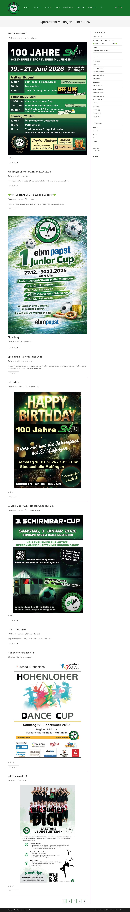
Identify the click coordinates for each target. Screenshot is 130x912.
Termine (20, 38)
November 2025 (97, 72)
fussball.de (114, 910)
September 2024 (97, 96)
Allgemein (13, 38)
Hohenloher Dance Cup (21, 652)
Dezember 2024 (97, 89)
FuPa (108, 910)
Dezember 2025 (97, 68)
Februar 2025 (96, 85)
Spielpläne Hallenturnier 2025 (25, 356)
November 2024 (97, 92)
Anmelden (96, 156)
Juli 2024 (95, 103)
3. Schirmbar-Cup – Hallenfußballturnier (31, 505)
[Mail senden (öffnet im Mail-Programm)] (121, 7)
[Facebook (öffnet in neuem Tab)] (115, 7)
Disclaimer (96, 148)
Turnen (95, 141)
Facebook (96, 910)
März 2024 (96, 113)
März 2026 (96, 65)
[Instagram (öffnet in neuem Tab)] (118, 7)
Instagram (103, 910)
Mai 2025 (95, 82)
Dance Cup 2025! (17, 629)
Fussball (95, 131)
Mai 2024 (95, 110)
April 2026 (95, 61)
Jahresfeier (14, 382)
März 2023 (96, 117)
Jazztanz (20, 634)
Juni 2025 (95, 79)
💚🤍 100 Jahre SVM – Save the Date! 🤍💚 (32, 194)
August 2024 (96, 99)
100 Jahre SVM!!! (17, 33)
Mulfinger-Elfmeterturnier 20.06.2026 (29, 171)
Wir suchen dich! (17, 776)
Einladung (13, 337)
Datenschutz (96, 150)
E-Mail (120, 910)
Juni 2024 (95, 106)
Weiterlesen (14, 163)
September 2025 (97, 75)
